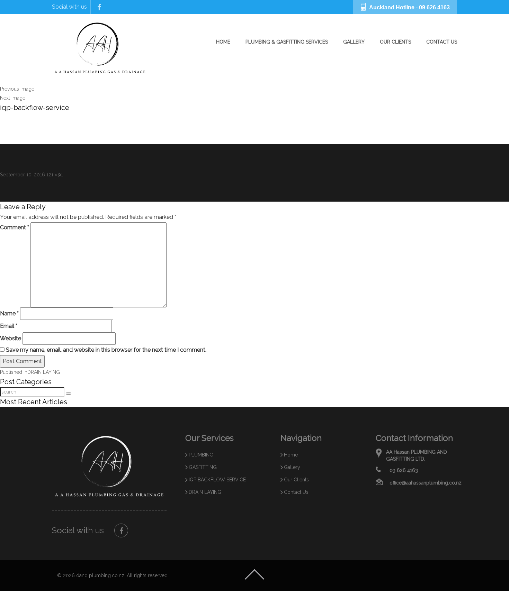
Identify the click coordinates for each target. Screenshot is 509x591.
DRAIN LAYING (205, 492)
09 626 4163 (434, 7)
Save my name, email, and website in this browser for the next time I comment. (106, 350)
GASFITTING (203, 467)
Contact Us (441, 42)
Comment (14, 227)
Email (8, 326)
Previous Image (17, 89)
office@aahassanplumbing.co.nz (426, 483)
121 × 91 (54, 174)
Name (9, 313)
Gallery (354, 42)
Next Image (12, 98)
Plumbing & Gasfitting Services (286, 42)
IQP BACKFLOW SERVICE (217, 479)
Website (10, 338)
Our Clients (395, 42)
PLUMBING (201, 455)
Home (223, 42)
